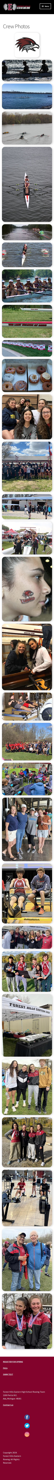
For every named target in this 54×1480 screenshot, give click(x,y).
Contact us (8, 1405)
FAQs (5, 1368)
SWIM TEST (8, 1374)
